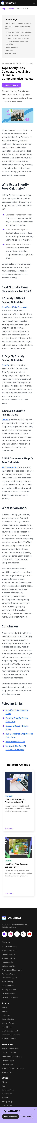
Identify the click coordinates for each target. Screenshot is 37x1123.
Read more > (9, 828)
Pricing (4, 1082)
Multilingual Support (9, 990)
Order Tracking (7, 982)
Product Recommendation (12, 1056)
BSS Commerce (9, 467)
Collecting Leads (8, 1060)
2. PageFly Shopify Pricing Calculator (18, 35)
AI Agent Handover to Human (13, 1068)
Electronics (6, 1015)
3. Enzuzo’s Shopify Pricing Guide (17, 38)
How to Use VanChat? (10, 1049)
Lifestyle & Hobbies (9, 1039)
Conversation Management (12, 970)
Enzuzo (5, 420)
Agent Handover (8, 986)
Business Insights (8, 966)
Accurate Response (9, 946)
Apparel (4, 1011)
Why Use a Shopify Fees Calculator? (18, 23)
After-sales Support (9, 978)
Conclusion (9, 50)
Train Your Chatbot (9, 1053)
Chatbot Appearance (10, 997)
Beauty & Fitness (8, 1023)
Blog (3, 9)
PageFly (5, 365)
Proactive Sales (7, 962)
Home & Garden (8, 1019)
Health (4, 1007)
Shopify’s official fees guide (15, 307)
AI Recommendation (9, 950)
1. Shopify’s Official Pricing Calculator (19, 32)
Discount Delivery (8, 958)
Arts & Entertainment (10, 1031)
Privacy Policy (7, 1102)
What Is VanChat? (11, 47)
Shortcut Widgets (8, 974)
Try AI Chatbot (10, 85)
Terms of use (7, 1106)
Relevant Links (10, 54)
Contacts (5, 1098)
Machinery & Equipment (11, 1035)
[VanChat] (18, 918)
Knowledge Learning (9, 954)
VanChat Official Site (15, 742)
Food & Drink (6, 1027)
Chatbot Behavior (8, 994)
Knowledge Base (8, 1090)
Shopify (11, 9)
